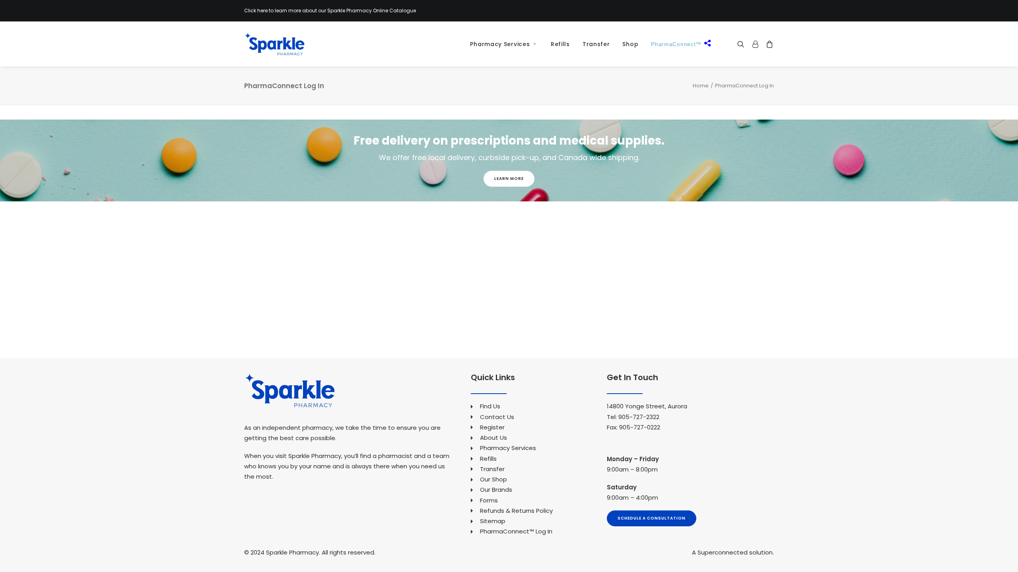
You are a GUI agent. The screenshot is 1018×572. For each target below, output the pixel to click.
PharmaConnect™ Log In (516, 531)
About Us (493, 437)
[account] (755, 44)
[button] (742, 44)
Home (701, 85)
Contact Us (497, 417)
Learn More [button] (509, 179)
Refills (560, 44)
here (262, 10)
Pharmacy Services (500, 44)
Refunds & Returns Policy (516, 510)
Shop (630, 44)
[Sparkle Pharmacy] (274, 44)
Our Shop (493, 479)
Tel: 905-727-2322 (633, 417)
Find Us (490, 406)
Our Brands (496, 489)
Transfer (596, 44)
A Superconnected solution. (733, 552)
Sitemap (492, 521)
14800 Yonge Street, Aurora (647, 406)
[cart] (768, 44)
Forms (489, 500)
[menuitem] (500, 44)
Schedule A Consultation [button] (652, 518)
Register (492, 427)
